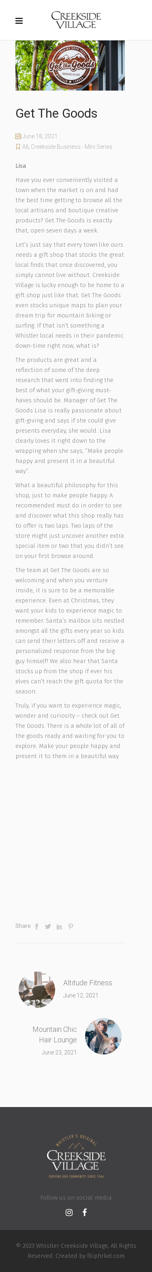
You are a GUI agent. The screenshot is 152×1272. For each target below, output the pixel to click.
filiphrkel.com (105, 1255)
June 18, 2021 (39, 136)
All (25, 147)
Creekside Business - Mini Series (71, 147)
